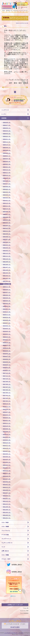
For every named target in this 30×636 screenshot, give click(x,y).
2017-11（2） (7, 376)
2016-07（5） (7, 412)
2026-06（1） (7, 128)
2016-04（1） (7, 415)
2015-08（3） (7, 428)
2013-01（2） (7, 484)
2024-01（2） (7, 200)
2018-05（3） (7, 362)
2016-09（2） (7, 409)
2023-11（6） (7, 206)
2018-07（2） (7, 356)
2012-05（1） (7, 495)
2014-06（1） (7, 454)
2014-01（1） (7, 467)
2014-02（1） (7, 465)
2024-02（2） (7, 197)
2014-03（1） (7, 462)
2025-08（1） (7, 150)
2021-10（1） (7, 259)
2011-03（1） (7, 512)
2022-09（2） (7, 234)
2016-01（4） (7, 420)
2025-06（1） (7, 153)
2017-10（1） (7, 378)
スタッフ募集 (5, 555)
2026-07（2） (7, 125)
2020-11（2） (7, 286)
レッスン (4, 114)
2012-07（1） (7, 493)
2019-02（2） (7, 337)
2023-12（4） (7, 203)
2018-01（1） (7, 370)
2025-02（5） (7, 164)
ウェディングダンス (7, 542)
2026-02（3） (7, 136)
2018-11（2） (7, 345)
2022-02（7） (7, 250)
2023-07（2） (7, 214)
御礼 (5, 26)
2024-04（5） (7, 192)
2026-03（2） (7, 133)
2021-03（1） (7, 275)
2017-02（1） (7, 401)
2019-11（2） (7, 314)
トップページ (5, 110)
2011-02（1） (7, 515)
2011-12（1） (7, 501)
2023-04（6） (7, 220)
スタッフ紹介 (5, 522)
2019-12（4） (7, 312)
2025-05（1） (7, 156)
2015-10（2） (7, 426)
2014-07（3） (7, 451)
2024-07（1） (7, 183)
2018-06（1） (7, 359)
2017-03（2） (7, 398)
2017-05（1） (7, 392)
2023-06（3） (7, 217)
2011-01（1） (7, 518)
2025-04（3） (7, 158)
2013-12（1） (7, 470)
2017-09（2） (7, 381)
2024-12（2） (7, 169)
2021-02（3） (7, 278)
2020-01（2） (7, 309)
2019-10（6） (7, 317)
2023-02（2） (7, 225)
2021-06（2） (7, 270)
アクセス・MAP (6, 559)
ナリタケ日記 (5, 534)
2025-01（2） (7, 167)
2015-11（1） (7, 423)
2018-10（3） (7, 348)
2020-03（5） (7, 303)
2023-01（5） (7, 228)
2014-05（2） (7, 456)
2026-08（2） (7, 122)
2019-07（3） (7, 323)
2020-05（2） (7, 298)
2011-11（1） (7, 504)
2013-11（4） (7, 473)
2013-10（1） (7, 476)
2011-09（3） (7, 506)
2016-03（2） (7, 417)
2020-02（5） (7, 306)
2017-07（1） (7, 387)
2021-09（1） (7, 261)
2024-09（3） (7, 178)
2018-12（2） (7, 342)
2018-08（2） (7, 353)
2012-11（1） (7, 487)
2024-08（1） (7, 181)
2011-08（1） (7, 509)
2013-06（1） (7, 481)
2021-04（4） (7, 273)
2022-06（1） (7, 242)
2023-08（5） (7, 211)
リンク (3, 546)
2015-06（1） (7, 431)
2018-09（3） (7, 351)
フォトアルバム (6, 530)
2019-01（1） (7, 339)
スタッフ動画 (5, 526)
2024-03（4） (7, 195)
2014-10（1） (7, 448)
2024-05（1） (7, 189)
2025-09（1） (7, 147)
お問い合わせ (5, 550)
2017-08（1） (7, 384)
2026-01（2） (7, 139)
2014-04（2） (7, 459)
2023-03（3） (7, 222)
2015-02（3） (7, 440)
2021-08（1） (7, 264)
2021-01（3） (7, 281)
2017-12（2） (7, 373)
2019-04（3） (7, 331)
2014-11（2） (7, 445)
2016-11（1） (7, 406)
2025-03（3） (7, 161)
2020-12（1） (7, 284)
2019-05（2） (7, 328)
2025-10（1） (7, 144)
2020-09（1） (7, 289)
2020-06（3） (7, 295)
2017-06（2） (7, 389)
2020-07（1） (7, 292)
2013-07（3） (7, 479)
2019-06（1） (7, 325)
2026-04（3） (7, 130)
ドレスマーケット (6, 538)
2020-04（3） (7, 300)
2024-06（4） (7, 186)
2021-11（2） (7, 256)
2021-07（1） (7, 267)
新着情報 (4, 118)
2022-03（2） (7, 247)
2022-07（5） (7, 239)
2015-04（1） (7, 434)
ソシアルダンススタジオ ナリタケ (14, 632)
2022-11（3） (7, 231)
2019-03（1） (7, 334)
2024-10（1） (7, 175)
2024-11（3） (7, 172)
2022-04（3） (7, 245)
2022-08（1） (7, 236)
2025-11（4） (7, 142)
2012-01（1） (7, 498)
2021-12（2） (7, 253)
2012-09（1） (7, 490)
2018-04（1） (7, 364)
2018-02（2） (7, 367)
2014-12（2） (7, 442)
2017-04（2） (7, 395)
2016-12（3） (7, 403)
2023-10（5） (7, 208)
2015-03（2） (7, 437)
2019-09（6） (7, 320)
